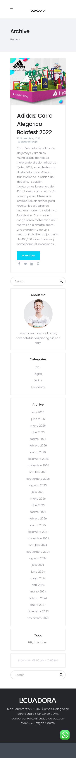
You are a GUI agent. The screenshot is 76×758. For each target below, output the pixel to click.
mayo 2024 (38, 578)
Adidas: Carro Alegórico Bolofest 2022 (35, 124)
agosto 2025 (38, 485)
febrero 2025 (38, 518)
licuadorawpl (29, 141)
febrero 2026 (38, 445)
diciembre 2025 (38, 459)
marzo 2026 (38, 439)
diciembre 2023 (38, 611)
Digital (38, 374)
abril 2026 (38, 432)
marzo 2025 (38, 512)
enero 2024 (38, 605)
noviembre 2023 (38, 618)
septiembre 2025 (38, 479)
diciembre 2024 (38, 532)
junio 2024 (38, 571)
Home (14, 39)
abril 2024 (38, 585)
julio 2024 (38, 565)
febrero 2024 (38, 598)
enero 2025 (38, 525)
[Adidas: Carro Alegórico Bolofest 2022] (38, 81)
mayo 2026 (38, 425)
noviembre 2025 (38, 465)
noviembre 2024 (38, 538)
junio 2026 (38, 419)
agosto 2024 (38, 558)
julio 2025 (38, 492)
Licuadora (38, 387)
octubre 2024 (38, 545)
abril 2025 (38, 505)
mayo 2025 (38, 498)
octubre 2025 (38, 472)
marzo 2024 (38, 591)
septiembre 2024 (38, 552)
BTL (38, 367)
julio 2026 (38, 412)
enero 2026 (38, 452)
